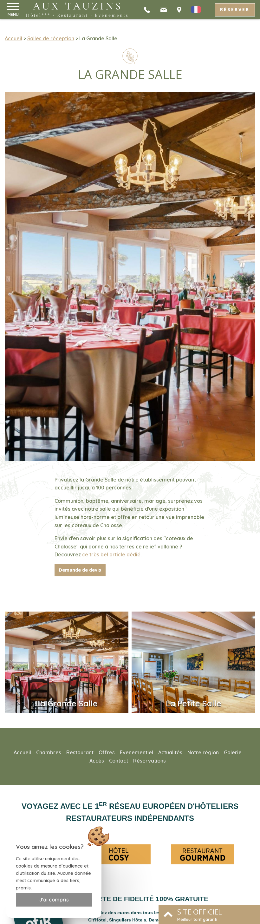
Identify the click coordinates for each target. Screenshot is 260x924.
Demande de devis (80, 570)
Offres (107, 752)
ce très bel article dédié (111, 554)
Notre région (203, 752)
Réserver (235, 9)
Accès (96, 760)
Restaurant (80, 752)
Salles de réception (50, 38)
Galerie (233, 752)
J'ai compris (54, 899)
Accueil (13, 38)
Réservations (149, 760)
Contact (118, 760)
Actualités (170, 752)
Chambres (48, 752)
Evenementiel (136, 752)
